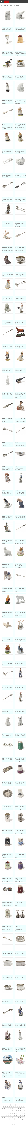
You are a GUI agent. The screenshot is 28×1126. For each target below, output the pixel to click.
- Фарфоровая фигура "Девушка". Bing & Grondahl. (20, 1025)
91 (14, 1117)
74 (4, 1115)
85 (2, 1117)
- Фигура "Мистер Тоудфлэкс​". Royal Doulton (19, 566)
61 (2, 1113)
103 (15, 1119)
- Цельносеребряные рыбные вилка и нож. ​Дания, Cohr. (20, 224)
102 (13, 1119)
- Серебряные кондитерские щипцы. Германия (7, 444)
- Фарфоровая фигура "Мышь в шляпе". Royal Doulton (20, 126)
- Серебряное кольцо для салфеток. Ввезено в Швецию (20, 953)
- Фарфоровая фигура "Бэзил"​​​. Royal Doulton (7, 663)
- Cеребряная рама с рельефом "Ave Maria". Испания (7, 784)
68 (16, 1113)
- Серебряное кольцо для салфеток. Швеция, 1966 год (20, 977)
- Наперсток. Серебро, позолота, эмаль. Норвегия (19, 760)
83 (22, 1115)
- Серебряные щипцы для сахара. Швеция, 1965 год (7, 175)
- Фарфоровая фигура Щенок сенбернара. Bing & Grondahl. (7, 493)
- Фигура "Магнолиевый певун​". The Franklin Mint (7, 78)
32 (16, 1108)
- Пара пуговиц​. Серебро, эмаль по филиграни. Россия (7, 904)
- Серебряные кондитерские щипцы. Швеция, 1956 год (7, 953)
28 (8, 1108)
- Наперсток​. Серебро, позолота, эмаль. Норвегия (19, 880)
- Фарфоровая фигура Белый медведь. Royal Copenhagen (20, 175)
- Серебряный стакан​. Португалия (7, 831)
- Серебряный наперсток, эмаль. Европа (19, 856)
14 (3, 1106)
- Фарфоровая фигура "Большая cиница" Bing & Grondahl (20, 395)
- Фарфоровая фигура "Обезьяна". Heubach (7, 322)
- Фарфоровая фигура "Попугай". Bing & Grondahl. (20, 518)
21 (17, 1106)
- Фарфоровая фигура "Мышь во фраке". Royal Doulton (7, 370)
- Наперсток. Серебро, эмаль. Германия (6, 856)
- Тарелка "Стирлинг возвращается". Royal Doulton (7, 1074)
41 (10, 1110)
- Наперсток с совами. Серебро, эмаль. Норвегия (6, 928)
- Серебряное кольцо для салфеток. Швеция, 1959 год (7, 977)
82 (20, 1115)
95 (22, 1117)
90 (12, 1117)
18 (11, 1106)
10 (21, 1104)
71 (22, 1113)
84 (24, 1115)
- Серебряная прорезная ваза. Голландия (19, 468)
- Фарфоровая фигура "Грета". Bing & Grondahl (7, 102)
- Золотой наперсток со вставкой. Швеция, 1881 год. (20, 54)
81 (18, 1115)
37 (2, 1110)
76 (8, 1115)
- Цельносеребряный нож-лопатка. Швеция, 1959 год (7, 126)
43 (14, 1110)
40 (8, 1110)
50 (4, 1111)
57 (18, 1111)
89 (10, 1117)
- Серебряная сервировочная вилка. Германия (7, 346)
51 (6, 1111)
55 (14, 1111)
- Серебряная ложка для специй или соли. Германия (7, 1025)
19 (13, 1106)
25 (2, 1108)
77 (10, 1115)
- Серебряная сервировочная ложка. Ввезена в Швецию (7, 468)
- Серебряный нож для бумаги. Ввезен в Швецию (7, 420)
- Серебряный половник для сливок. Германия (20, 298)
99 (6, 1119)
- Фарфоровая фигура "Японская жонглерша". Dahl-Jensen (7, 1100)
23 (21, 1106)
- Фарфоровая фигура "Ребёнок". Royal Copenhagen (7, 639)
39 (6, 1110)
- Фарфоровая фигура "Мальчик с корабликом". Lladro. (20, 492)
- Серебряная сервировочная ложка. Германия (7, 199)
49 (2, 1111)
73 (2, 1115)
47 (22, 1110)
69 (18, 1113)
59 (22, 1111)
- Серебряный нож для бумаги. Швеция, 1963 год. (19, 542)
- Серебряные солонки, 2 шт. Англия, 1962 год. (7, 760)
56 (16, 1111)
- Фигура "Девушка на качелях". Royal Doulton (20, 1074)
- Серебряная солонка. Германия (19, 77)
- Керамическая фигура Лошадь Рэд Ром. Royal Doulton (20, 346)
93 (18, 1117)
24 (23, 1106)
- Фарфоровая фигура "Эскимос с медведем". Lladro (7, 223)
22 (19, 1106)
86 (4, 1117)
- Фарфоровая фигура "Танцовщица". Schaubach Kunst (20, 639)
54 (12, 1111)
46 (20, 1110)
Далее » (24, 1119)
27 (6, 1108)
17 (9, 1106)
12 (25, 1104)
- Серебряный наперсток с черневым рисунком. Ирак (20, 808)
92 (16, 1117)
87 (6, 1117)
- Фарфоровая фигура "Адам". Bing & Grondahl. (7, 395)
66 (12, 1113)
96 (24, 1117)
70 (20, 1113)
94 (20, 1117)
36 (24, 1108)
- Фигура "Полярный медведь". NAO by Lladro (20, 102)
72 (24, 1113)
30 (12, 1108)
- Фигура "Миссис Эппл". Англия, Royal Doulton (7, 298)
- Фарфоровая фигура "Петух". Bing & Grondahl (20, 322)
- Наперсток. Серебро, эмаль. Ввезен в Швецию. (6, 880)
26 (4, 1108)
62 (4, 1113)
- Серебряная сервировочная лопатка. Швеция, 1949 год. (20, 249)
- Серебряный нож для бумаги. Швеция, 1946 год (7, 711)
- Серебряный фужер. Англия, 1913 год (7, 53)
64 (8, 1113)
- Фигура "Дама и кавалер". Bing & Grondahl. (7, 1050)
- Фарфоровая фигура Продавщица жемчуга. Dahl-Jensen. (20, 420)
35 (22, 1108)
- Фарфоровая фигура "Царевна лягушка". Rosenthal (20, 1050)
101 (10, 1119)
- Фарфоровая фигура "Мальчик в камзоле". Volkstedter (20, 711)
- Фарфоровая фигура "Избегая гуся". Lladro (7, 542)
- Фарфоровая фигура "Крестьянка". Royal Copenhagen (20, 1099)
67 (14, 1113)
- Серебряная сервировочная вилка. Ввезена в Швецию (20, 444)
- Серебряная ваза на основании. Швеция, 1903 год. (19, 274)
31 (14, 1108)
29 (10, 1108)
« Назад (3, 1104)
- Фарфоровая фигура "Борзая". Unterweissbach (20, 614)
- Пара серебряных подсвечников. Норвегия (18, 928)
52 (8, 1111)
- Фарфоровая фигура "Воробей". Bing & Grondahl (7, 274)
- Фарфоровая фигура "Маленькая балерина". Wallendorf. (7, 249)
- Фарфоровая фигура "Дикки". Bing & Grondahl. (7, 590)
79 (14, 1115)
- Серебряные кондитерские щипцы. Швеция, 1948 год (20, 199)
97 (2, 1119)
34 (20, 1108)
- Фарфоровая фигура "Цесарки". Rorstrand (20, 663)
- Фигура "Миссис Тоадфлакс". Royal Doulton (19, 151)
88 (8, 1117)
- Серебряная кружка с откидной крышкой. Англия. (19, 832)
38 (4, 1110)
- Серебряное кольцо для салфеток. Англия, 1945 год (20, 1001)
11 (23, 1104)
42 (12, 1110)
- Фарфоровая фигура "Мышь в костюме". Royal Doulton (7, 614)
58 (20, 1111)
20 (15, 1106)
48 (24, 1110)
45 (18, 1110)
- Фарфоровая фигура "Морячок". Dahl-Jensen (20, 687)
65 (10, 1113)
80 (16, 1115)
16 (7, 1106)
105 (20, 1119)
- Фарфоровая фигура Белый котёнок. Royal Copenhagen (20, 735)
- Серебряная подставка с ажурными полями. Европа (7, 808)
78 (12, 1115)
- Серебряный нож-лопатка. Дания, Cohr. (19, 590)
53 (10, 1111)
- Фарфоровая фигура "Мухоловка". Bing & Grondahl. (7, 518)
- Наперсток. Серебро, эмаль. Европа (19, 904)
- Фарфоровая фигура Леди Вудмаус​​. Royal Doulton (7, 151)
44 (16, 1110)
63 (6, 1113)
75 (6, 1115)
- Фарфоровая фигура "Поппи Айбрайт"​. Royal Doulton (20, 370)
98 (4, 1119)
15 (5, 1106)
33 (18, 1108)
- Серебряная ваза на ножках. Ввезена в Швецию (6, 1001)
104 (18, 1119)
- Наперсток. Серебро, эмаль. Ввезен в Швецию (19, 784)
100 (8, 1119)
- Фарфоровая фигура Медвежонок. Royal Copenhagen (7, 29)
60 (24, 1111)
